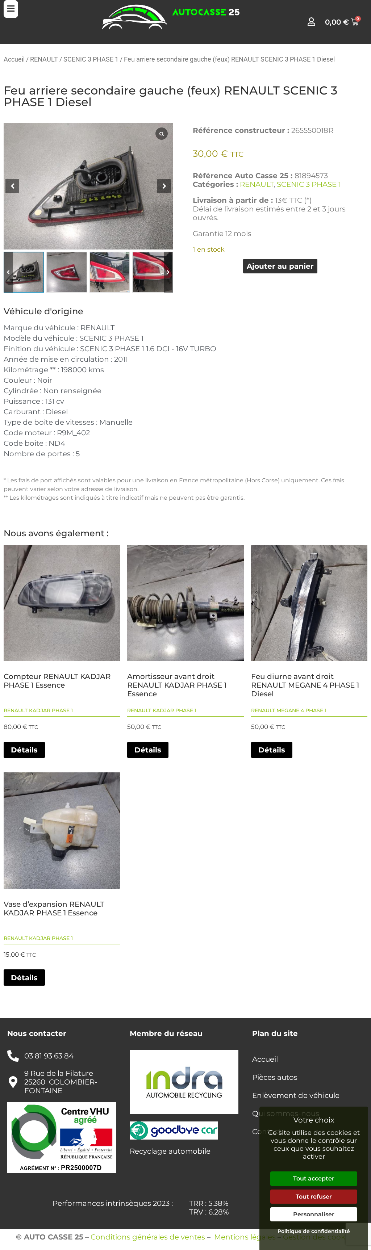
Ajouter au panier (280, 266)
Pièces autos (274, 1077)
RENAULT (44, 59)
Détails (24, 750)
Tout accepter (313, 1178)
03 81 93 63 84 (49, 1056)
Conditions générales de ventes (148, 1237)
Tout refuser (314, 1196)
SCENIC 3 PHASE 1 (90, 59)
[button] (168, 272)
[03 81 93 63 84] (13, 1056)
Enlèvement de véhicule (295, 1095)
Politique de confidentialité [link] (314, 1231)
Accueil (14, 59)
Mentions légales (245, 1237)
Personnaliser (313, 1214)
